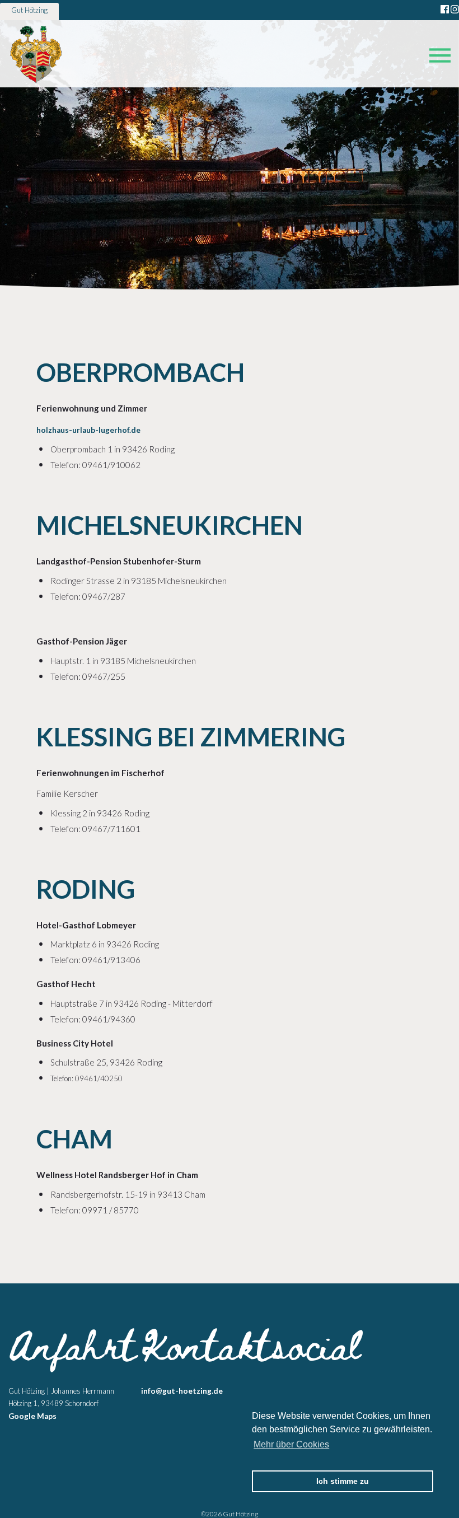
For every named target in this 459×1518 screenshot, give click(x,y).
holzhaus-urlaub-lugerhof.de (88, 430)
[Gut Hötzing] (35, 55)
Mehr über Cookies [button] (291, 1444)
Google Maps (32, 1416)
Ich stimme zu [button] (342, 1481)
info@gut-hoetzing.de (182, 1390)
